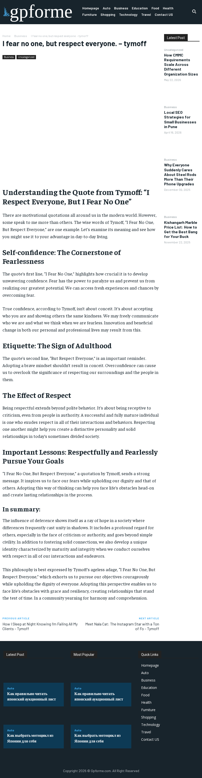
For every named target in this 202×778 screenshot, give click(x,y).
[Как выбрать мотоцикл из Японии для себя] (33, 715)
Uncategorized (26, 57)
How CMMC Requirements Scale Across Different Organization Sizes (181, 64)
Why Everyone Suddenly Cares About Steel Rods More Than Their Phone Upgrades (180, 174)
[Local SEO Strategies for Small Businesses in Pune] (182, 145)
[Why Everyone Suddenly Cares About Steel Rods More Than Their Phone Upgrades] (182, 203)
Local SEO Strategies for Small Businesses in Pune (180, 119)
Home (6, 36)
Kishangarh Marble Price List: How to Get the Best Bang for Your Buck (180, 229)
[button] (194, 11)
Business (20, 36)
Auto (10, 688)
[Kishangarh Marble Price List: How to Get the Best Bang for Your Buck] (182, 256)
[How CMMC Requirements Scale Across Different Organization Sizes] (182, 93)
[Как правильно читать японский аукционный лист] (33, 674)
